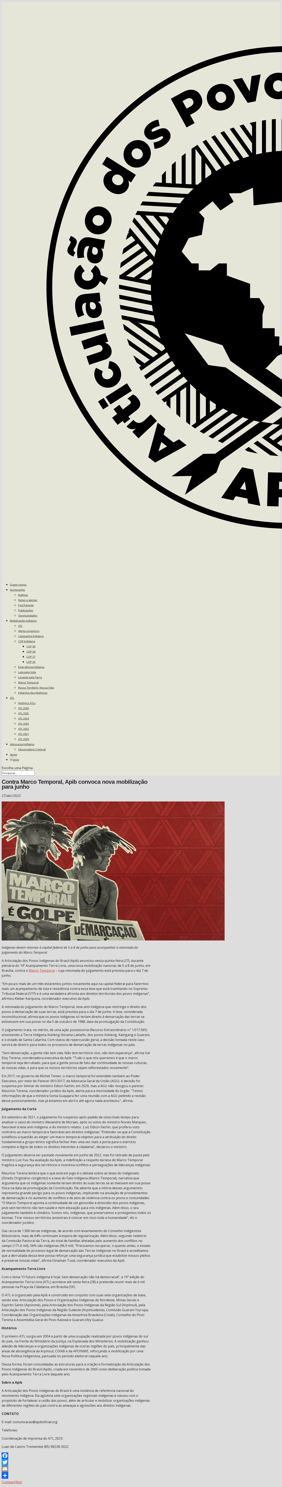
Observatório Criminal (32, 749)
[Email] (76, 1469)
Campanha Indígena (31, 636)
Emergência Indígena (31, 667)
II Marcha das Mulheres (32, 693)
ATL (20, 626)
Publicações (25, 610)
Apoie (13, 754)
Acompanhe (17, 590)
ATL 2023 (23, 723)
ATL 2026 (23, 708)
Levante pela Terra (30, 677)
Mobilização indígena (23, 621)
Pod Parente (26, 605)
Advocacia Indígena (22, 744)
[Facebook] (76, 1455)
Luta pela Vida (27, 672)
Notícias (23, 595)
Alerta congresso (28, 631)
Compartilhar (12, 1482)
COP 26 (30, 662)
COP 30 (30, 646)
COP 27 (30, 657)
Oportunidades (27, 615)
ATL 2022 (23, 729)
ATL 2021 (23, 734)
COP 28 (30, 651)
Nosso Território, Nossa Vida (36, 687)
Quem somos (18, 584)
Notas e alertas (27, 600)
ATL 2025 (23, 713)
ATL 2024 (23, 718)
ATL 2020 (23, 739)
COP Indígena (26, 641)
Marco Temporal (28, 682)
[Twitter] (76, 1462)
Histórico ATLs (27, 703)
